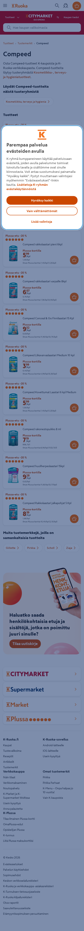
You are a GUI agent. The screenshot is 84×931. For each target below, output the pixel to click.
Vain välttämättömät (42, 211)
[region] (42, 177)
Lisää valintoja (41, 221)
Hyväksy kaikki (42, 200)
